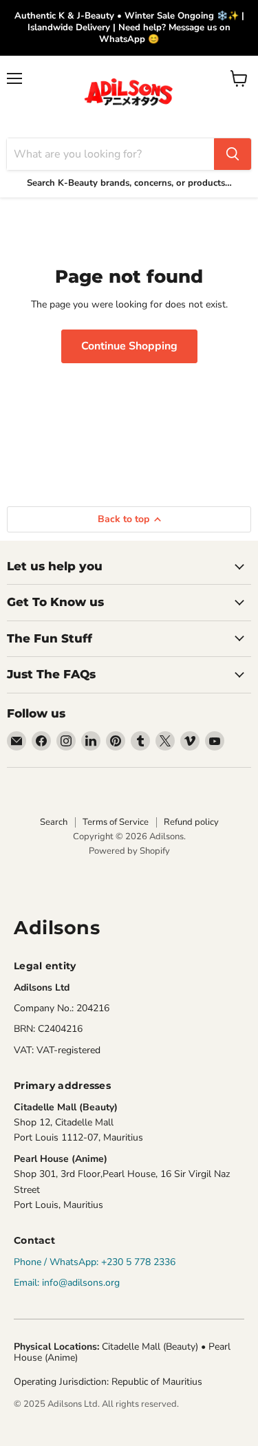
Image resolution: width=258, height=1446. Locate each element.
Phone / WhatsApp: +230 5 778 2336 (94, 1262)
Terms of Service (116, 822)
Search (53, 822)
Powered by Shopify (129, 851)
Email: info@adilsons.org (67, 1282)
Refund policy (191, 822)
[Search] (232, 154)
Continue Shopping (129, 346)
